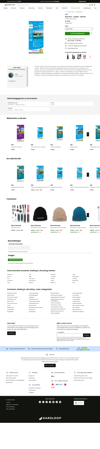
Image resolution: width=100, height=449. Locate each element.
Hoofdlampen (10, 309)
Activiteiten (64, 8)
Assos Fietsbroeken (77, 293)
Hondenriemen (76, 301)
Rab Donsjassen (77, 297)
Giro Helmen (76, 295)
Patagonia (9, 274)
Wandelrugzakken (33, 295)
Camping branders (34, 293)
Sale (95, 8)
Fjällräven (53, 274)
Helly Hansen (32, 280)
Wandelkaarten (79, 11)
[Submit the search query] (86, 5)
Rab (8, 278)
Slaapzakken (10, 311)
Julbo (74, 274)
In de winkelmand (77, 33)
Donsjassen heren (11, 299)
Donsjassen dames (12, 293)
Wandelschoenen (33, 299)
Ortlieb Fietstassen (77, 303)
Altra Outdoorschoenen (78, 305)
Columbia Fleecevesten (57, 307)
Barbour (31, 282)
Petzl (74, 282)
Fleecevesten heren (12, 303)
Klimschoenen (32, 305)
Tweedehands (76, 8)
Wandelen (22, 8)
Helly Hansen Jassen (56, 304)
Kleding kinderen (55, 293)
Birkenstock (75, 280)
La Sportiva (10, 280)
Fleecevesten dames (12, 297)
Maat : (67, 26)
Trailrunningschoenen (34, 301)
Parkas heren (10, 301)
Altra (30, 274)
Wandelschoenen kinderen (36, 307)
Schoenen (13, 8)
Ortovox (9, 276)
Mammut (53, 282)
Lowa (8, 282)
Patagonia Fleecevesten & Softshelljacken (57, 300)
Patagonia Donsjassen (78, 311)
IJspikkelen (31, 297)
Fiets (57, 8)
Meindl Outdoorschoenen (57, 311)
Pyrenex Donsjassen (56, 302)
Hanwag (75, 278)
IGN (66, 14)
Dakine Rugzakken (55, 313)
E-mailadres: (60, 332)
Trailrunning (31, 8)
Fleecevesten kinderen (56, 295)
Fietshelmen (32, 309)
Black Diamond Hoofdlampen (58, 309)
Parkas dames (10, 295)
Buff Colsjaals (76, 307)
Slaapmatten (10, 307)
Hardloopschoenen (34, 303)
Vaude (52, 280)
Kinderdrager (32, 311)
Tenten (9, 305)
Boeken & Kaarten (71, 11)
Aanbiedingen (87, 8)
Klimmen (40, 8)
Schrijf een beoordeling (70, 18)
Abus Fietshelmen (77, 309)
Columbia (53, 276)
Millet (30, 276)
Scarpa (52, 278)
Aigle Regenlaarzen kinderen (58, 297)
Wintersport (49, 8)
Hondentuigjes (76, 299)
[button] (36, 37)
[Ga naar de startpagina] (66, 12)
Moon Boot (31, 278)
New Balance (76, 276)
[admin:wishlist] (91, 33)
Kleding (5, 8)
